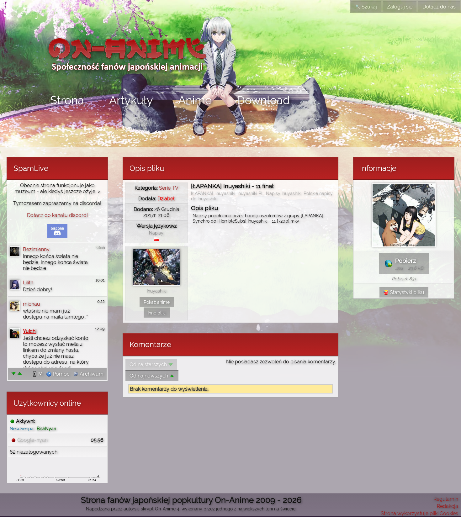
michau (31, 304)
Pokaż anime (157, 302)
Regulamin (445, 499)
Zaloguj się (399, 7)
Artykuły (131, 100)
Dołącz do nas (439, 7)
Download (263, 100)
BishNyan (46, 428)
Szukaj (368, 7)
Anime (195, 100)
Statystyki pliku (406, 292)
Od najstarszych (149, 364)
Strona (67, 100)
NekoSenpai (22, 428)
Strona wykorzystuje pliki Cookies (419, 513)
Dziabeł (166, 199)
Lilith (28, 283)
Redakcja (447, 506)
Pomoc (60, 374)
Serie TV (168, 188)
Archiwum (90, 374)
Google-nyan (32, 440)
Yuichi (29, 331)
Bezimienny (36, 249)
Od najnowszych (149, 376)
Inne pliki (157, 312)
